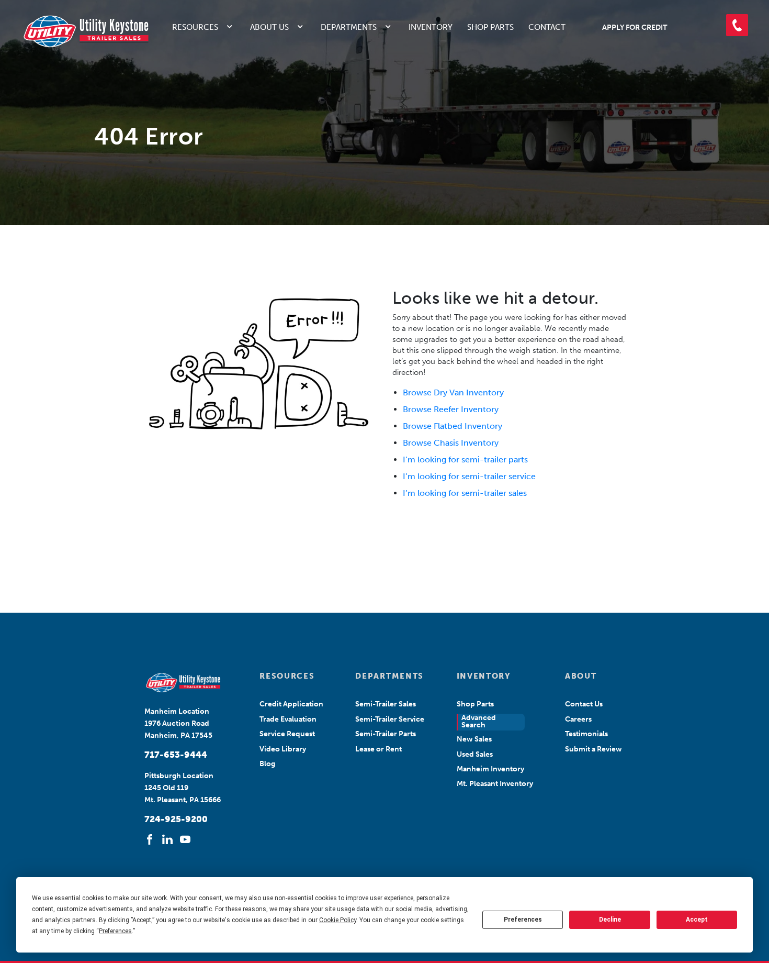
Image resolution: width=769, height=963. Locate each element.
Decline (610, 919)
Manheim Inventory (490, 769)
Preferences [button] (115, 931)
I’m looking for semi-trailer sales (465, 493)
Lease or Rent (378, 749)
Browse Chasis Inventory (451, 443)
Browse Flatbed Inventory (452, 426)
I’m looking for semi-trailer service (469, 476)
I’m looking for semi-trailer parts (465, 459)
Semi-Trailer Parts (385, 733)
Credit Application (291, 704)
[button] (737, 25)
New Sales (474, 739)
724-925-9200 (176, 819)
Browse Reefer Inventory (451, 409)
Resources (195, 27)
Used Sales (475, 754)
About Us (269, 27)
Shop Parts (490, 27)
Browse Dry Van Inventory (453, 392)
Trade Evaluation (287, 719)
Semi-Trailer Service (389, 719)
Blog (267, 763)
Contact (547, 27)
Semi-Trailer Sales (385, 704)
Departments (349, 27)
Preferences (523, 919)
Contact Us (584, 704)
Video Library (282, 749)
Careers (578, 719)
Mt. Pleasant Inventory (495, 783)
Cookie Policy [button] (337, 920)
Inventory (431, 27)
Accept (697, 919)
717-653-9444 (175, 754)
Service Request (287, 733)
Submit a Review (593, 749)
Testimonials (586, 733)
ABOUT (580, 676)
